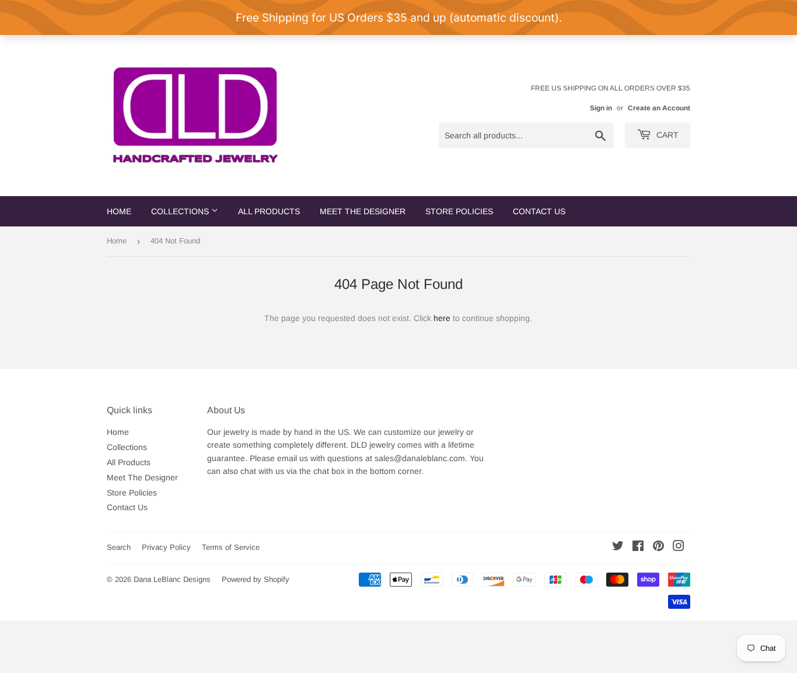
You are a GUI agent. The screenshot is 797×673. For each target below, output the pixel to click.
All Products (269, 211)
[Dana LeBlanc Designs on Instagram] (678, 547)
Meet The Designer (363, 211)
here (442, 318)
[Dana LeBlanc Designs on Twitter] (618, 547)
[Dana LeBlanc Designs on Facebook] (638, 547)
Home (119, 211)
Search (119, 547)
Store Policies (459, 211)
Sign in (601, 108)
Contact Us (539, 211)
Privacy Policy (166, 547)
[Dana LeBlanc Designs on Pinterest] (658, 547)
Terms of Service (231, 547)
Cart (666, 135)
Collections (181, 211)
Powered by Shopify (255, 579)
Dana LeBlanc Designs (172, 579)
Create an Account (659, 108)
